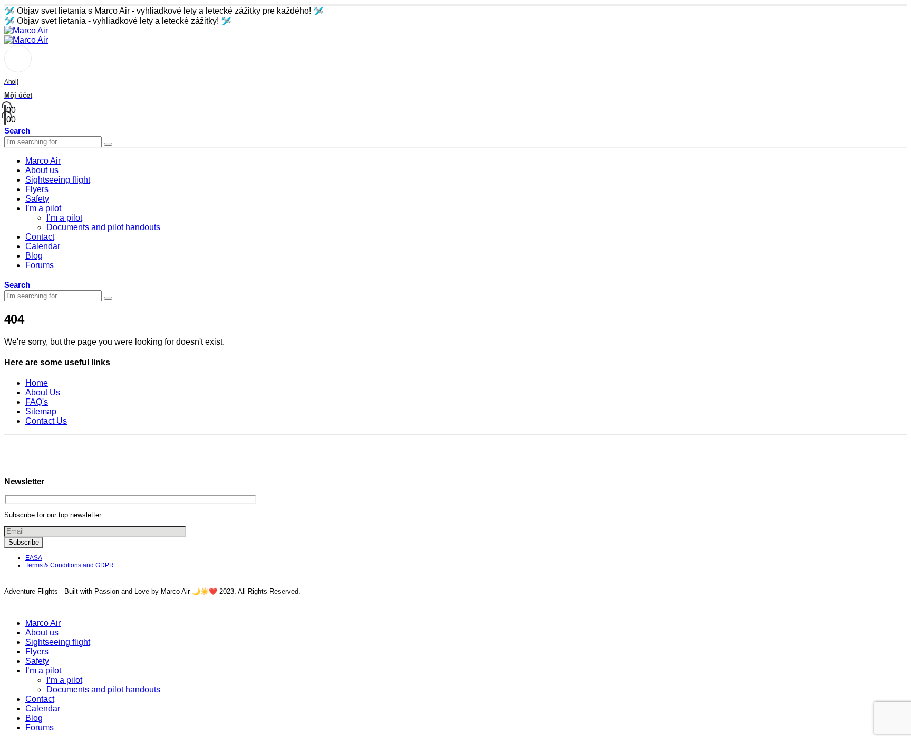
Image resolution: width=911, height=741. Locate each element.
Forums (39, 265)
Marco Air (43, 160)
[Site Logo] (26, 30)
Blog (34, 255)
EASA (33, 558)
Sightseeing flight (57, 179)
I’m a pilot (43, 208)
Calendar (42, 246)
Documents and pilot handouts (103, 227)
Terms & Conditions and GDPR (69, 565)
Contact (39, 236)
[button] (17, 130)
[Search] (108, 144)
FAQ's (36, 401)
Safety (37, 198)
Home (36, 382)
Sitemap (40, 411)
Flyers (37, 189)
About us (42, 170)
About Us (42, 392)
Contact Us (46, 420)
